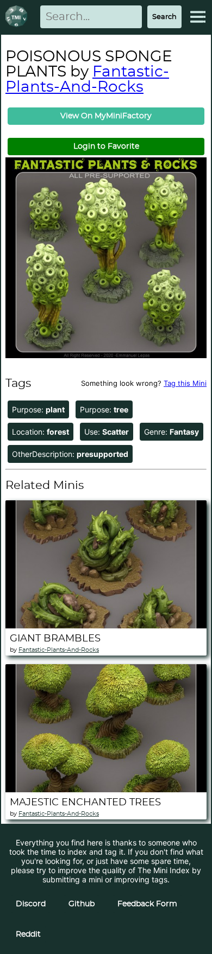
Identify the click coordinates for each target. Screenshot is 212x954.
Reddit (28, 934)
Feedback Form (147, 904)
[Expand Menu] (197, 16)
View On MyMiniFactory (106, 116)
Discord (31, 904)
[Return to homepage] (18, 17)
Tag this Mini (185, 383)
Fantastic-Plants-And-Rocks (87, 80)
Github (81, 904)
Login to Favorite (106, 146)
